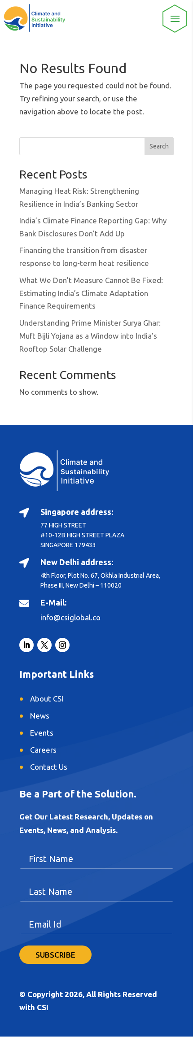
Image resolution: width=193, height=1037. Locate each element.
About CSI (46, 698)
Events (41, 732)
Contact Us (48, 766)
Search (159, 146)
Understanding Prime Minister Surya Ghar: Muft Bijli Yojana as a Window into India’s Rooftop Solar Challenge (90, 335)
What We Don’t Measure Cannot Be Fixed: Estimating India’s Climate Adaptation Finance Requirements (91, 293)
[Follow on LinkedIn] (26, 645)
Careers (43, 749)
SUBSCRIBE (55, 954)
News (39, 715)
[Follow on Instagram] (62, 645)
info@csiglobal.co (70, 617)
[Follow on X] (44, 645)
